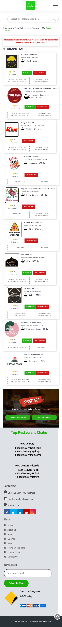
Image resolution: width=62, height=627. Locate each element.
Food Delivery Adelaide (27, 465)
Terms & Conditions (16, 548)
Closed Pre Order (39, 73)
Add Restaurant (44, 417)
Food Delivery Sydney (28, 451)
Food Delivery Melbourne (28, 455)
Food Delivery (27, 443)
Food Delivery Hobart (28, 473)
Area (9, 534)
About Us (11, 530)
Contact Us (12, 557)
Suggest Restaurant (18, 417)
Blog (9, 543)
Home (10, 525)
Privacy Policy (13, 552)
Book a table (27, 73)
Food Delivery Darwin (28, 477)
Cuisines (11, 539)
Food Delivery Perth (28, 470)
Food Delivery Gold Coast (28, 448)
